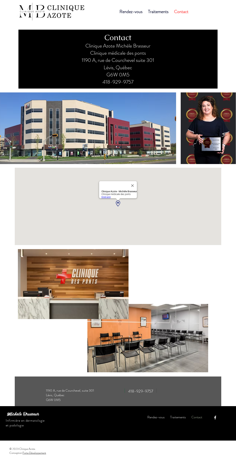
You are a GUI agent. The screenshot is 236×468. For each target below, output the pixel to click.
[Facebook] (215, 417)
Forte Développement (34, 453)
